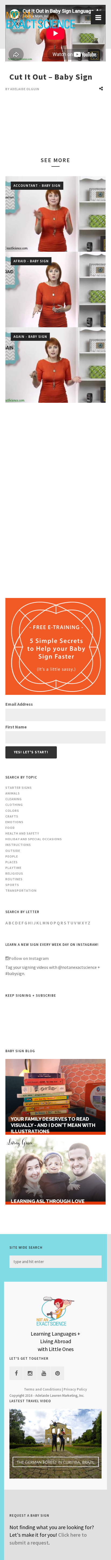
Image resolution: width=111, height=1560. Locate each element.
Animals (12, 793)
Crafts (11, 816)
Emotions (14, 822)
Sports (12, 885)
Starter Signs (18, 788)
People (11, 856)
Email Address (19, 704)
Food (10, 828)
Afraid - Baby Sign (31, 261)
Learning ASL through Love (48, 1201)
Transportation (21, 890)
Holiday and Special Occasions (33, 839)
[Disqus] (55, 497)
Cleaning (13, 799)
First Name (16, 727)
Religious (14, 873)
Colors (12, 811)
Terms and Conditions (42, 1389)
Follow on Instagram (29, 958)
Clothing (14, 805)
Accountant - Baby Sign (37, 185)
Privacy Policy (75, 1389)
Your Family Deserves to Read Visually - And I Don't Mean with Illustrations (53, 1125)
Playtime (13, 868)
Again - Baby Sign (30, 336)
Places (11, 862)
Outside (12, 851)
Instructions (18, 845)
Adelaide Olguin (24, 89)
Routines (14, 879)
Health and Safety (22, 833)
